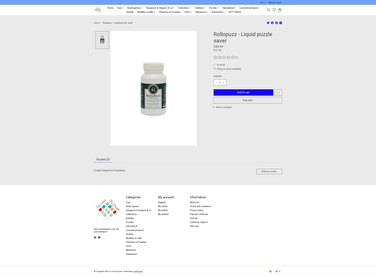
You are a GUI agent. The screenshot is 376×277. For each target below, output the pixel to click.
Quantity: (218, 76)
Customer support (199, 222)
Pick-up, (194, 218)
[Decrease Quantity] (217, 82)
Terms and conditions (200, 206)
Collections (131, 214)
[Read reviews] (224, 57)
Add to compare (224, 107)
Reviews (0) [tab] (103, 159)
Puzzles (130, 222)
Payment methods (199, 214)
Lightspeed (138, 271)
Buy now (247, 100)
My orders (163, 206)
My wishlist (163, 214)
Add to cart (243, 92)
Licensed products (135, 230)
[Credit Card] (270, 271)
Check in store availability (229, 68)
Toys (128, 202)
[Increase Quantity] (223, 82)
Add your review (269, 171)
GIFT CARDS (235, 12)
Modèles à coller (134, 238)
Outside (130, 12)
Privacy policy (196, 210)
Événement (131, 254)
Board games (132, 206)
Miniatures (131, 250)
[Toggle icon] (268, 10)
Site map (194, 226)
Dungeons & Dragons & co (138, 210)
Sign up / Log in (274, 2)
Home (110, 8)
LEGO (128, 246)
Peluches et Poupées (170, 12)
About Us (194, 202)
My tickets (163, 210)
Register (162, 202)
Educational (131, 226)
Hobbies (130, 218)
